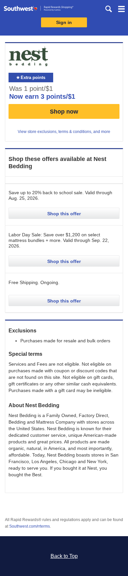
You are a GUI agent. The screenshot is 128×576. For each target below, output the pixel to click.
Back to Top (64, 556)
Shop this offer (64, 213)
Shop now (64, 111)
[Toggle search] (108, 9)
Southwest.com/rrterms (29, 526)
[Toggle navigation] (121, 10)
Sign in (64, 22)
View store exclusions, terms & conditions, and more (64, 131)
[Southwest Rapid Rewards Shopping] (38, 9)
